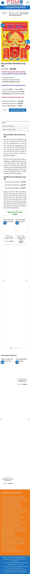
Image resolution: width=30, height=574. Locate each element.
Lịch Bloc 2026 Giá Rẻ (7, 525)
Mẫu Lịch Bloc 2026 (19, 540)
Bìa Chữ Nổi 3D (11, 497)
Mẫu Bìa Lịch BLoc (22, 530)
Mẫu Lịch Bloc (17, 161)
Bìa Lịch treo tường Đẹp (7, 507)
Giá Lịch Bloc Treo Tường (8, 517)
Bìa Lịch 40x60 (5, 499)
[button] (2, 2)
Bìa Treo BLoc (12, 510)
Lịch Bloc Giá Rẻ (17, 525)
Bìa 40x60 (4, 497)
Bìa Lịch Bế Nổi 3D (14, 502)
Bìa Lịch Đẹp (5, 510)
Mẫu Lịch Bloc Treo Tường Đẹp (9, 548)
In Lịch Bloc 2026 (19, 517)
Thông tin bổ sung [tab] (8, 126)
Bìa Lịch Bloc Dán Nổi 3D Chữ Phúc (7, 480)
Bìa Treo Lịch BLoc (21, 510)
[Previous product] (15, 18)
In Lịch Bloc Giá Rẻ (6, 520)
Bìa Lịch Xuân (17, 507)
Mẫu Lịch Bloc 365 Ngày (7, 540)
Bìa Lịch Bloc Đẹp (22, 499)
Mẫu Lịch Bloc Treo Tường (8, 546)
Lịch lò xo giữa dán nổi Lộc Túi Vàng (21, 238)
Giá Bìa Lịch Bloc (18, 512)
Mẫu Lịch (11, 12)
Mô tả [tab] (4, 123)
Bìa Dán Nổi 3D (20, 497)
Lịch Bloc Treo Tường (7, 528)
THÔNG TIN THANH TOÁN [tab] (9, 129)
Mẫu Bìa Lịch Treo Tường (8, 538)
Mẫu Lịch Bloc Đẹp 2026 (7, 551)
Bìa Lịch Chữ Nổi (13, 13)
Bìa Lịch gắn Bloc (6, 505)
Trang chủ (4, 12)
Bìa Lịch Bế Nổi (5, 502)
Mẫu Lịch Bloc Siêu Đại (19, 543)
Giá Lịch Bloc (5, 515)
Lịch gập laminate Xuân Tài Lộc (22, 381)
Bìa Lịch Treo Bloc (15, 505)
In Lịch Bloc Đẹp (16, 520)
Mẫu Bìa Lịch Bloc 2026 (7, 533)
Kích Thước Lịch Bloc (7, 523)
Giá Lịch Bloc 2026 (13, 515)
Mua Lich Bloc (5, 530)
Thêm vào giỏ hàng (17, 110)
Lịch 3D (15, 523)
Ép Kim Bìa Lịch (18, 551)
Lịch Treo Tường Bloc (18, 528)
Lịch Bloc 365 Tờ (23, 523)
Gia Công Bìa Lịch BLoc (7, 512)
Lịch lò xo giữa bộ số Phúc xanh (9, 237)
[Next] (26, 284)
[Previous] (4, 284)
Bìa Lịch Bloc (13, 499)
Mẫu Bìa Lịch (13, 530)
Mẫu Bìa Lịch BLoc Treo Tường (9, 535)
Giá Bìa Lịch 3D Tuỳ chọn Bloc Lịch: (13, 97)
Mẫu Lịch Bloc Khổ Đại (7, 543)
